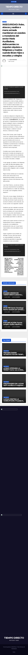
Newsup (22, 646)
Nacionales (6, 366)
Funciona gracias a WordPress (10, 646)
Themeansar (14, 648)
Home (14, 652)
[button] (23, 13)
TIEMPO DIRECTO (14, 7)
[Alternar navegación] (13, 14)
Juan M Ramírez (13, 59)
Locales (4, 21)
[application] (14, 92)
